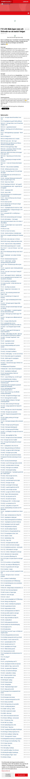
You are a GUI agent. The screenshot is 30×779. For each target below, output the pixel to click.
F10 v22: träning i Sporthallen (7, 701)
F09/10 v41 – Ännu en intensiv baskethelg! (10, 166)
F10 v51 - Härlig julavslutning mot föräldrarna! (10, 448)
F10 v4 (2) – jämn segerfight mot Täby (9, 435)
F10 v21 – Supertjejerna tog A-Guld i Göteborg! (11, 522)
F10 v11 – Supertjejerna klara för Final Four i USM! (11, 207)
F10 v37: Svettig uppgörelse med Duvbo (9, 622)
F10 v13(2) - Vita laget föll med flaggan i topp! (10, 395)
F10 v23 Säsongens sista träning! (8, 697)
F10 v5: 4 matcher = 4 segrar (7, 569)
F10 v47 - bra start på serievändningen (9, 460)
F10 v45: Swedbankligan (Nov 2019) (8, 724)
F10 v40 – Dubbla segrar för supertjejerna (9, 358)
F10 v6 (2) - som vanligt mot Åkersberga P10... (10, 564)
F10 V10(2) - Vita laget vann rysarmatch (9, 412)
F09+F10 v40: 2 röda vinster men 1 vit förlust (10, 239)
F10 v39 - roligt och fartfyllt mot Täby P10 (9, 617)
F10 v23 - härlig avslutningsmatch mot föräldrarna (11, 519)
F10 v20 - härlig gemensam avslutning (9, 526)
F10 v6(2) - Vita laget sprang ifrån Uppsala (10, 424)
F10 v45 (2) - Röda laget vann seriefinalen (9, 467)
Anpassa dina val (6, 771)
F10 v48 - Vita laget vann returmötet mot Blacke (11, 454)
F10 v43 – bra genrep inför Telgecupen (9, 668)
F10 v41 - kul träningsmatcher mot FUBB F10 (10, 610)
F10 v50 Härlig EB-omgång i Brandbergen (9, 752)
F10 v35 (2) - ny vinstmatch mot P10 (8, 503)
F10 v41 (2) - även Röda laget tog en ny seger (10, 480)
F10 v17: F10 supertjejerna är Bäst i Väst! (9, 533)
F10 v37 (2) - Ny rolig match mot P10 (8, 496)
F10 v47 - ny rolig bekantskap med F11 (9, 661)
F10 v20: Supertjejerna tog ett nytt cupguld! (10, 524)
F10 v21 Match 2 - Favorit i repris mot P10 (9, 639)
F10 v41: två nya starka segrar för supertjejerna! (11, 356)
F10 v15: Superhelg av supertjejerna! (8, 281)
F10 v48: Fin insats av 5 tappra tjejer (8, 592)
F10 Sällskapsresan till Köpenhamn (8, 366)
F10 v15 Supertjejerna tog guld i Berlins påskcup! (11, 121)
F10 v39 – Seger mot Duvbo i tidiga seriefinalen (11, 243)
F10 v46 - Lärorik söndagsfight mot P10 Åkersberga (11, 599)
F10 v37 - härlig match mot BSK (7, 689)
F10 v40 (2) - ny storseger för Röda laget (9, 485)
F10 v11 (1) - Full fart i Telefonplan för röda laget (11, 551)
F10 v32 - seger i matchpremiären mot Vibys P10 (11, 515)
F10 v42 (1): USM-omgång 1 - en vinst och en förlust (12, 353)
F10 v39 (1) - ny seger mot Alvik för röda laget (10, 491)
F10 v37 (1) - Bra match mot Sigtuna (8, 498)
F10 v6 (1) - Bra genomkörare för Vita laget (10, 566)
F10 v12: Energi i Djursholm (6, 743)
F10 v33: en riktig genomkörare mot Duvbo (10, 635)
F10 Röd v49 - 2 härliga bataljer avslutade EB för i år (12, 587)
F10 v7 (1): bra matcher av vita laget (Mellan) (10, 562)
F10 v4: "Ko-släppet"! (5, 656)
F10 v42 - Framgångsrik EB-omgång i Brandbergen (11, 729)
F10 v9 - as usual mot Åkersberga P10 (9, 556)
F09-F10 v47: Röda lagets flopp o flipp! (9, 146)
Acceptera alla (21, 775)
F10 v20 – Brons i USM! (6, 192)
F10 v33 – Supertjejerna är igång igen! (9, 371)
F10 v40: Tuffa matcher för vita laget (8, 615)
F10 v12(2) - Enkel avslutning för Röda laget (10, 403)
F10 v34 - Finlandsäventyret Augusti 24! (9, 258)
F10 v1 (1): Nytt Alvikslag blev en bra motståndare (11, 583)
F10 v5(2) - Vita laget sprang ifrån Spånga (9, 429)
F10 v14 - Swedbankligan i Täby (7, 538)
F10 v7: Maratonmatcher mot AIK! (8, 651)
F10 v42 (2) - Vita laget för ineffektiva (8, 351)
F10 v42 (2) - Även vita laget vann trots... (9, 475)
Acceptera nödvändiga (8, 775)
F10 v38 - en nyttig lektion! (6, 620)
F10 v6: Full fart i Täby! (5, 745)
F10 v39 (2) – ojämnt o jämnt (7, 360)
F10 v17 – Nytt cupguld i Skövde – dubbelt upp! (11, 275)
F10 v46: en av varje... (5, 228)
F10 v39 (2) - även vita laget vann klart (9, 489)
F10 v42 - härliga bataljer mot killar (8, 608)
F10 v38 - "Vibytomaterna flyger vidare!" (9, 686)
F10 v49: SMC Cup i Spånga (7, 722)
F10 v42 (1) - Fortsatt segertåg (7, 478)
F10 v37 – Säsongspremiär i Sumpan (8, 736)
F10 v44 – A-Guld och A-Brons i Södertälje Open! (11, 233)
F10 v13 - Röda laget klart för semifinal (9, 398)
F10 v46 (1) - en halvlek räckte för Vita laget (10, 465)
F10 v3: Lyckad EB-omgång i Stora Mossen (10, 750)
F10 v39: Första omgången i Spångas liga (9, 734)
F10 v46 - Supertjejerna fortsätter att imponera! (11, 663)
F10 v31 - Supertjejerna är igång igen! (8, 517)
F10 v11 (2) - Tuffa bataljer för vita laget (9, 549)
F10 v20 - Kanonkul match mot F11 (8, 644)
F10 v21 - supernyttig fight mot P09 (8, 641)
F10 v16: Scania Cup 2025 (6, 201)
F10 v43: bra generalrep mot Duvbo (8, 606)
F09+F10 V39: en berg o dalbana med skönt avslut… (12, 241)
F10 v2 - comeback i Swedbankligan (8, 578)
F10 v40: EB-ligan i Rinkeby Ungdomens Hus (10, 731)
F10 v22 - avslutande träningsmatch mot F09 (10, 699)
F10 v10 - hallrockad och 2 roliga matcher (9, 554)
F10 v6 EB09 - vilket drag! (6, 713)
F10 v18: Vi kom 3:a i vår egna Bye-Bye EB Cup (10, 531)
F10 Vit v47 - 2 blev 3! (5, 597)
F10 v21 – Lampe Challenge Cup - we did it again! (11, 377)
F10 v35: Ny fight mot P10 (6, 626)
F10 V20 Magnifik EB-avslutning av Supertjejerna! (11, 738)
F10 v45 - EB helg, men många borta (8, 601)
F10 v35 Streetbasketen (6, 629)
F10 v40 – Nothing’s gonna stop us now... (9, 169)
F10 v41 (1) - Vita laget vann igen (7, 482)
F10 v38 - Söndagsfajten (6, 684)
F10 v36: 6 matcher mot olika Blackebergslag (10, 624)
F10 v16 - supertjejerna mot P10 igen (8, 646)
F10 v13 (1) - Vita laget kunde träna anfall (9, 542)
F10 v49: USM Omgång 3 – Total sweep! (9, 219)
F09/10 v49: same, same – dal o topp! (9, 141)
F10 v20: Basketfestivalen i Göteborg (8, 379)
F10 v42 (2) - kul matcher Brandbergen (9, 670)
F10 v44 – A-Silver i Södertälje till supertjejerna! (11, 603)
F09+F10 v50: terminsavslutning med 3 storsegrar (11, 217)
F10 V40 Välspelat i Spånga (6, 679)
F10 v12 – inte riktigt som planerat (8, 287)
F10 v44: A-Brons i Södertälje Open (8, 349)
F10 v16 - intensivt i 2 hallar (6, 535)
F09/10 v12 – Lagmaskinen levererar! (8, 127)
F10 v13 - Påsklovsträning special (8, 648)
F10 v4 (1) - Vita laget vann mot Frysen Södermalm (11, 437)
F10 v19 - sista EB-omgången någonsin (9, 528)
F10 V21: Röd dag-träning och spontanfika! (10, 704)
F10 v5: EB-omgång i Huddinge (7, 747)
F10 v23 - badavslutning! (6, 695)
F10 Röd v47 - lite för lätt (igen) (7, 594)
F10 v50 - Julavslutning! (6, 585)
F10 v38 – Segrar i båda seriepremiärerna (9, 494)
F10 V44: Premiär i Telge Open (7, 727)
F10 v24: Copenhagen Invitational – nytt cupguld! (11, 184)
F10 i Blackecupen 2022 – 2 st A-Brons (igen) (10, 501)
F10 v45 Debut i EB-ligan (6, 757)
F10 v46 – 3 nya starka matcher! (7, 343)
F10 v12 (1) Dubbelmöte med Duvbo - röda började (11, 547)
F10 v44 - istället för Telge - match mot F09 (10, 666)
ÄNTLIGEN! (3, 659)
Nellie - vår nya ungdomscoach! (7, 677)
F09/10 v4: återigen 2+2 (6, 136)
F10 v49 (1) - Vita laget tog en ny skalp (9, 452)
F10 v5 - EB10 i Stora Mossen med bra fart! (10, 715)
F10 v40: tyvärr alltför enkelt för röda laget (10, 613)
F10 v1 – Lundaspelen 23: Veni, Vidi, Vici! (9, 445)
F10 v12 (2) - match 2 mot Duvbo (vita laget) (10, 545)
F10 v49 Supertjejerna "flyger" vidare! (8, 754)
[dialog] (15, 769)
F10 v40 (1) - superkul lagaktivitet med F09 (10, 487)
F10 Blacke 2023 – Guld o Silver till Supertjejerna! (11, 368)
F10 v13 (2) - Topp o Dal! (6, 540)
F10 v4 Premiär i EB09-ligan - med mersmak (10, 718)
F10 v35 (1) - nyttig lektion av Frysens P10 (9, 505)
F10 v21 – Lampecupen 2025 (7, 190)
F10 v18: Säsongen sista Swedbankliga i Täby (10, 741)
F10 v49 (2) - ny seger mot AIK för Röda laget (10, 450)
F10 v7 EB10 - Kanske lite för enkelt (8, 711)
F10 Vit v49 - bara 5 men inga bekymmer (9, 590)
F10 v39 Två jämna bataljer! (6, 682)
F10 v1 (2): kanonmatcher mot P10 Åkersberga (10, 580)
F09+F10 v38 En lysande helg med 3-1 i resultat (10, 246)
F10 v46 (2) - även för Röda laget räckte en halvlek (11, 463)
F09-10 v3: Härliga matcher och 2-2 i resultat (10, 138)
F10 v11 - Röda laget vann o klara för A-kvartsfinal (11, 409)
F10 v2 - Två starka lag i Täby (7, 720)
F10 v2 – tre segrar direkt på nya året (8, 321)
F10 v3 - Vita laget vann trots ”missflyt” (9, 439)
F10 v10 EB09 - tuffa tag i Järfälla (8, 708)
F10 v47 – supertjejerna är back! (7, 341)
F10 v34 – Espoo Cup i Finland (7, 182)
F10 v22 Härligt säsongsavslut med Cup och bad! (11, 637)
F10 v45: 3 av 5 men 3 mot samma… (8, 231)
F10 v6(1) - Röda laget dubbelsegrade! (9, 427)
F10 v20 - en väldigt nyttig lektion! (8, 706)
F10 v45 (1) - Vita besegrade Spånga (8, 470)
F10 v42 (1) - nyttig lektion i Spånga (8, 673)
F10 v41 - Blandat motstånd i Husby (8, 675)
